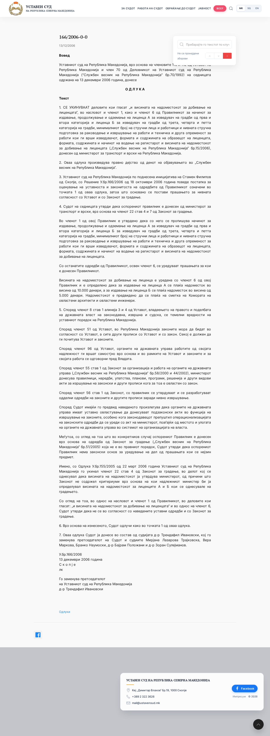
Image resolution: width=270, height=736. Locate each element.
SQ (249, 8)
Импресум (239, 696)
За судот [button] (128, 8)
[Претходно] (209, 56)
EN (257, 8)
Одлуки (64, 611)
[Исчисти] (227, 56)
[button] (258, 724)
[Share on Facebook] (38, 635)
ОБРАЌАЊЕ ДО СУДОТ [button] (181, 8)
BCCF (220, 8)
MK (241, 8)
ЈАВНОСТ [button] (204, 8)
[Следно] (218, 56)
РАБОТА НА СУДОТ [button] (150, 8)
